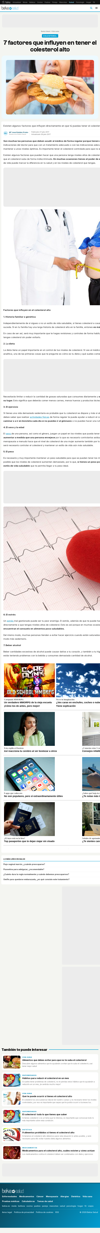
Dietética (27, 1130)
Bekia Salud (45, 31)
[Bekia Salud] (10, 8)
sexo (8, 433)
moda (14, 1206)
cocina (29, 1206)
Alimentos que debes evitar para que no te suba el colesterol (54, 1060)
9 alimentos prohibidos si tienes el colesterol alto (48, 1132)
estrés (10, 621)
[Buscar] (91, 8)
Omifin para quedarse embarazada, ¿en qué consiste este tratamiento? (36, 879)
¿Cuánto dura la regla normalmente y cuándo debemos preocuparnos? (36, 874)
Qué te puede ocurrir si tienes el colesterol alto (47, 1096)
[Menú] (96, 8)
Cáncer (40, 1196)
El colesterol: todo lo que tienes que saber (44, 1114)
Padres (47, 2)
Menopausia (52, 1196)
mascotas (53, 1206)
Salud (71, 2)
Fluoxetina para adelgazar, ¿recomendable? (23, 869)
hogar (80, 1206)
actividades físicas (39, 417)
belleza (21, 1206)
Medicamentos (29, 1148)
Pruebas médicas (10, 1201)
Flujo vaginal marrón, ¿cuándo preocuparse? (24, 864)
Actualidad (17, 2)
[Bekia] (6, 2)
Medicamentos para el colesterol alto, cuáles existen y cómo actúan (58, 1150)
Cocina (40, 2)
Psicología (80, 2)
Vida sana (55, 31)
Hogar (88, 2)
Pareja (54, 2)
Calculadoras (28, 1201)
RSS (57, 1212)
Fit (94, 2)
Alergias (64, 1196)
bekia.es (6, 1206)
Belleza (32, 2)
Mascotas (63, 2)
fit (85, 1206)
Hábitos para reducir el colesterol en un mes (45, 1078)
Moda (25, 2)
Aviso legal (7, 1212)
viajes (90, 1206)
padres (37, 1206)
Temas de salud (45, 1201)
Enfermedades (29, 1075)
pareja (45, 1206)
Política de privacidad (24, 1212)
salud (62, 1206)
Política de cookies (44, 1212)
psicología (71, 1206)
